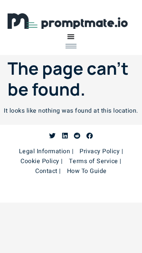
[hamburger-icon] (71, 46)
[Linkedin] (65, 135)
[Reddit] (77, 135)
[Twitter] (52, 135)
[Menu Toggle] (71, 36)
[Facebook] (89, 135)
